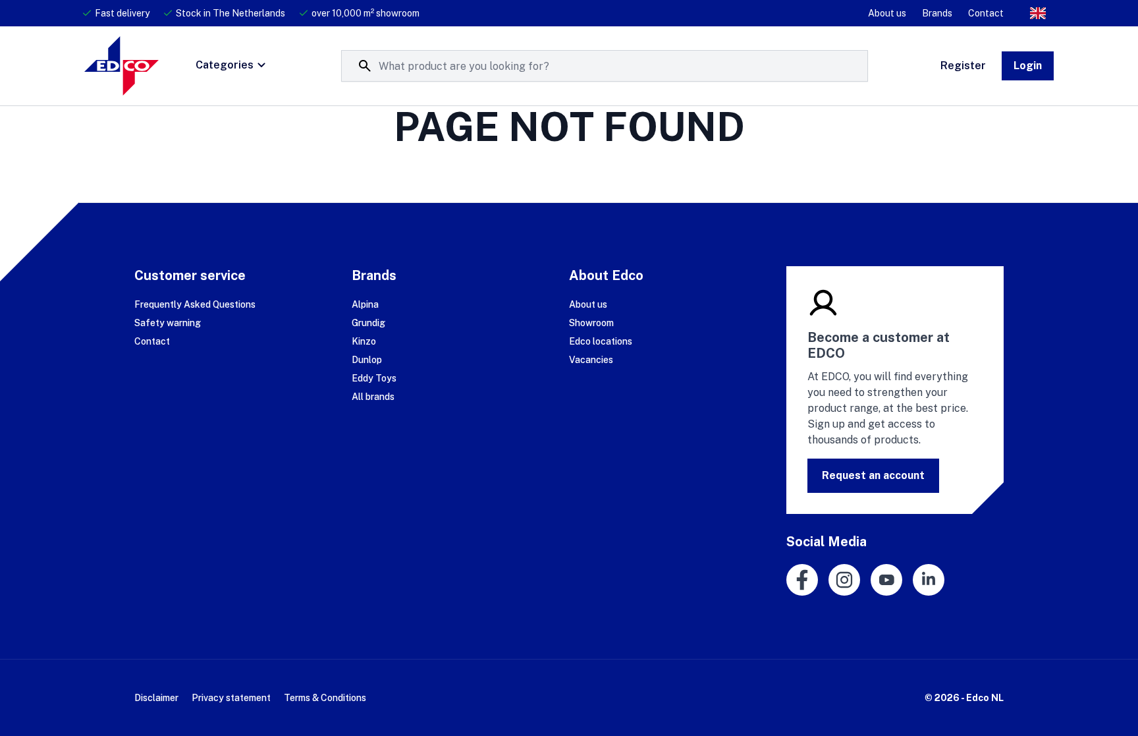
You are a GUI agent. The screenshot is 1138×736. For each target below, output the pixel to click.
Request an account (873, 475)
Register (963, 65)
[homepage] (121, 65)
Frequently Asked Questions (195, 304)
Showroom (591, 323)
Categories (225, 65)
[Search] (365, 66)
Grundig (368, 323)
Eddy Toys (374, 378)
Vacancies (591, 359)
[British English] (1037, 13)
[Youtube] (886, 580)
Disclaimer (156, 698)
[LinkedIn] (928, 580)
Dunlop (367, 359)
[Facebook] (802, 580)
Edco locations (600, 341)
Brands (937, 13)
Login (1028, 65)
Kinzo (364, 341)
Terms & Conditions (325, 698)
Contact (986, 13)
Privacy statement (231, 698)
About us (887, 13)
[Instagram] (844, 580)
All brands (373, 396)
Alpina (365, 304)
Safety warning (167, 323)
